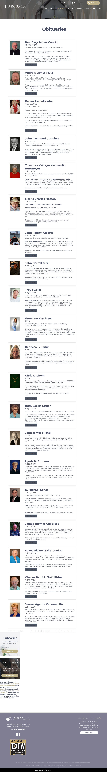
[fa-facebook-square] (18, 734)
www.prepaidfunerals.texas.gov (82, 762)
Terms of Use (54, 767)
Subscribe (9, 651)
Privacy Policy (45, 767)
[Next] (74, 631)
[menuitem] (49, 8)
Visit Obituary (31, 65)
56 (68, 631)
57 (71, 631)
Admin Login (62, 767)
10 (61, 631)
